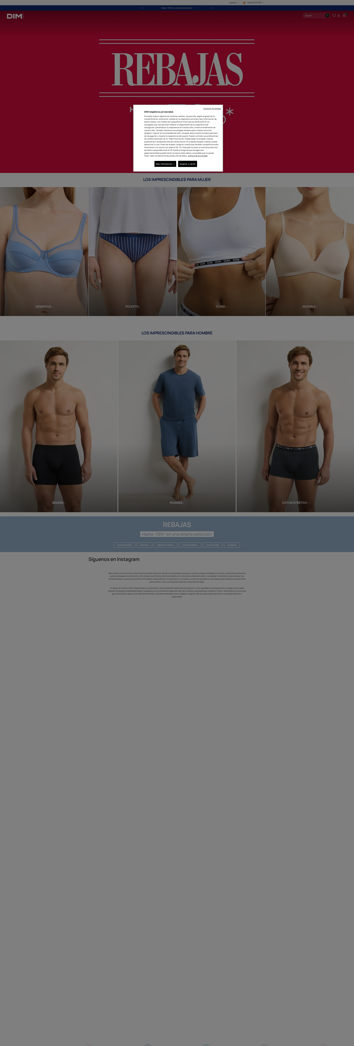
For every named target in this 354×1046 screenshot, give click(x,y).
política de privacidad (197, 155)
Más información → (165, 164)
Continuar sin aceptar (212, 108)
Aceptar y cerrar (188, 164)
